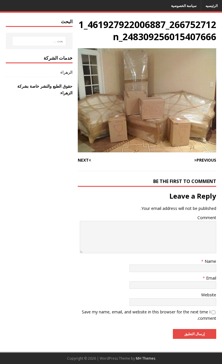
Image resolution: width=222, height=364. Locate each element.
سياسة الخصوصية (184, 5)
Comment (206, 217)
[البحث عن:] (39, 41)
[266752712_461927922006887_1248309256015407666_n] (147, 148)
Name (210, 261)
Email (210, 278)
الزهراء (66, 72)
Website (208, 295)
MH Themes (145, 358)
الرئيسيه (212, 5)
